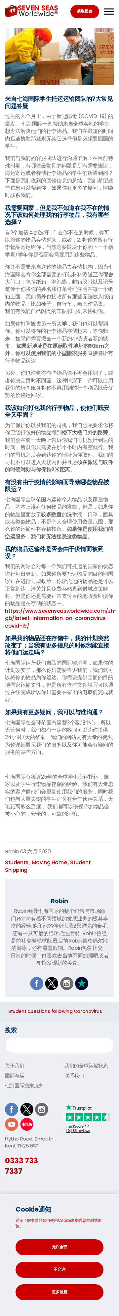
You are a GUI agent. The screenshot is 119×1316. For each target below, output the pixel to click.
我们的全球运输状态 (86, 1065)
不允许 (59, 1269)
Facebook (36, 983)
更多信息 (59, 1292)
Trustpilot (81, 983)
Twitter (51, 983)
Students (16, 862)
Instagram (66, 983)
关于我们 (14, 1065)
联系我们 (74, 1075)
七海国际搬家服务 (24, 1085)
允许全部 (59, 1247)
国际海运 (14, 1075)
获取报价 (85, 11)
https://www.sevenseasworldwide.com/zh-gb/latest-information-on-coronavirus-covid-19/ (61, 618)
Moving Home (49, 862)
